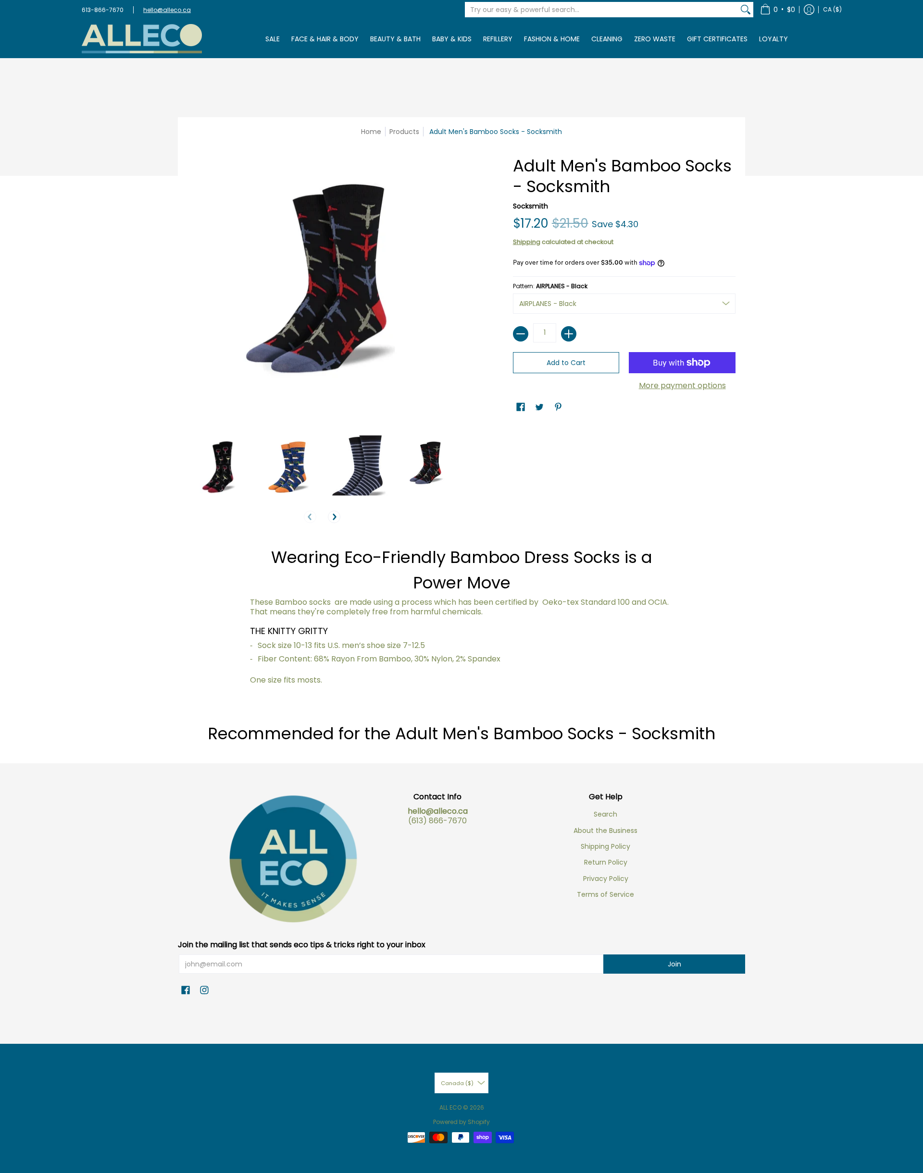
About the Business (605, 830)
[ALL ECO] (142, 38)
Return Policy (605, 862)
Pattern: (550, 286)
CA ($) (832, 9)
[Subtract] (520, 334)
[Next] (334, 517)
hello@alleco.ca (167, 10)
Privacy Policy (605, 878)
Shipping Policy (605, 846)
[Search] (745, 9)
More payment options (682, 386)
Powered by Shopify (461, 1122)
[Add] (568, 334)
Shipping (526, 242)
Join (674, 964)
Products (404, 131)
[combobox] (601, 9)
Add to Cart (566, 362)
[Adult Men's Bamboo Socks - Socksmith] (217, 465)
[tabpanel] (461, 618)
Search (605, 814)
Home (371, 131)
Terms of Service (605, 894)
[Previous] (310, 517)
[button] (777, 9)
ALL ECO (450, 1107)
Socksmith (530, 206)
